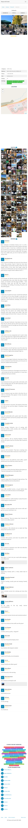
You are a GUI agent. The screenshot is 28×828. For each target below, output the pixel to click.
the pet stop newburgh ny (21, 757)
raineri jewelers (8, 748)
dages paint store (13, 748)
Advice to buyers (11, 817)
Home (3, 7)
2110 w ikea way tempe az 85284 (19, 764)
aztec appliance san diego (21, 752)
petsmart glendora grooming (10, 762)
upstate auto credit (22, 756)
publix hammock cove (22, 749)
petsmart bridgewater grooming (9, 764)
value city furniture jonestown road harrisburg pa (10, 757)
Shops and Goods (5, 1)
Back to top (23, 817)
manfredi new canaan (15, 749)
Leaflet (26, 113)
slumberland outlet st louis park (11, 761)
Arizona (7, 7)
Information (5, 12)
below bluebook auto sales (20, 751)
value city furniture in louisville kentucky (10, 751)
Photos (14, 12)
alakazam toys (16, 765)
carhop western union (18, 762)
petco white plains (19, 748)
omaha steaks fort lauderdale (7, 749)
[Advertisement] (14, 52)
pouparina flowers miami (13, 752)
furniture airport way (6, 756)
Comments (23, 12)
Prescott (12, 7)
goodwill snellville (19, 761)
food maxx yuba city (5, 753)
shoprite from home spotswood (13, 753)
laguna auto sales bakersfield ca (19, 747)
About (6, 817)
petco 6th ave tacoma (18, 760)
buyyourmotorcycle (5, 752)
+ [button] (2, 90)
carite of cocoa (11, 765)
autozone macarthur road (10, 760)
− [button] (2, 92)
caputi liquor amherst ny (22, 753)
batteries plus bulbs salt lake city (9, 747)
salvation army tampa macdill (14, 756)
